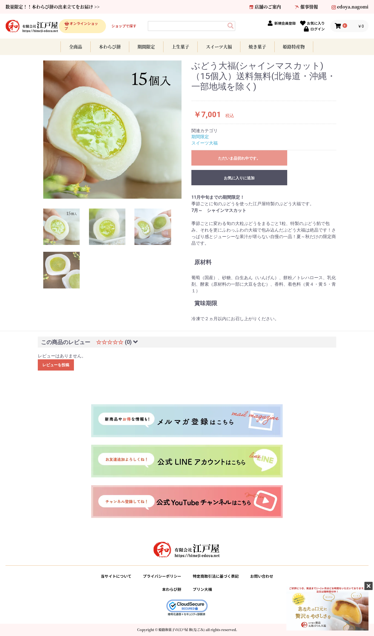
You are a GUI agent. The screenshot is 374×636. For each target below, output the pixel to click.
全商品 (75, 47)
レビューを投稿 (55, 365)
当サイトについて (116, 576)
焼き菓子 (257, 47)
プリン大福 (202, 589)
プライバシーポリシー (162, 576)
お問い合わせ (261, 576)
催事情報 (309, 7)
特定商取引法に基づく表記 (216, 576)
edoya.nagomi (353, 7)
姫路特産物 (294, 47)
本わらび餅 (110, 47)
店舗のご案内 (268, 7)
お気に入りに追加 (239, 178)
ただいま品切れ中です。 (239, 158)
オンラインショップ (81, 26)
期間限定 (146, 47)
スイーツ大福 (219, 47)
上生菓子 (180, 47)
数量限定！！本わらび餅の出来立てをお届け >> (52, 7)
